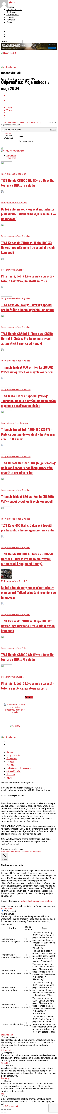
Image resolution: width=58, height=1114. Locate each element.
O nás (9, 22)
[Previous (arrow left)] (2, 1112)
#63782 (53, 130)
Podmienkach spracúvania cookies (36, 901)
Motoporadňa (12, 14)
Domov (3, 122)
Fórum (9, 777)
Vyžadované (10, 911)
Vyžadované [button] (7, 908)
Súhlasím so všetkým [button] (31, 851)
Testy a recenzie (14, 9)
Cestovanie (11, 12)
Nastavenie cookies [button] (10, 851)
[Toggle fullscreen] (7, 1109)
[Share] (5, 1109)
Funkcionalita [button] (7, 1034)
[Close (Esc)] (2, 1109)
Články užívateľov (13, 771)
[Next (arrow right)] (5, 1112)
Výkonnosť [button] (6, 1050)
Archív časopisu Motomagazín (18, 768)
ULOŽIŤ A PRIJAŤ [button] (9, 1106)
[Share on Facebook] (31, 95)
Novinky (10, 7)
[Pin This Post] (31, 100)
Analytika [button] (5, 1063)
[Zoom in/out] (10, 1109)
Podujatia (10, 19)
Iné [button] (2, 1093)
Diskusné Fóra (13, 122)
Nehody (22, 122)
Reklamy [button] (5, 1078)
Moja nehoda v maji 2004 (36, 122)
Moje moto (10, 774)
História (10, 17)
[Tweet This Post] (31, 98)
